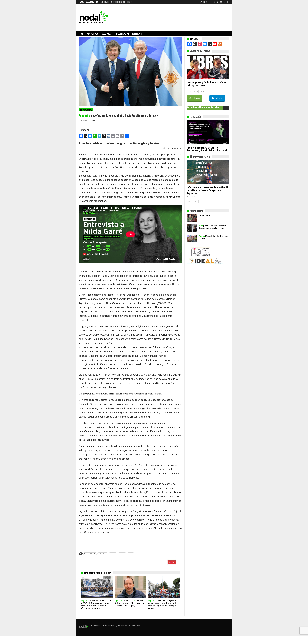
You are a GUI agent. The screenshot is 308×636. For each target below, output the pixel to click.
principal (130, 554)
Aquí (226, 108)
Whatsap (196, 98)
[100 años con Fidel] (192, 248)
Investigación (122, 33)
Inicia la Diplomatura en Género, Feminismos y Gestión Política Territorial (207, 149)
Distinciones (117, 2)
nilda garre (122, 554)
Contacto (129, 2)
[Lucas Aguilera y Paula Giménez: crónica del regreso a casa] (208, 67)
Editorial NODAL (86, 110)
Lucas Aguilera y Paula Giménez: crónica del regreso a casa (206, 83)
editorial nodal (103, 554)
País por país (92, 33)
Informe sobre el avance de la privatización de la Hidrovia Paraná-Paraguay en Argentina (208, 190)
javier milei (113, 554)
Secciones (106, 33)
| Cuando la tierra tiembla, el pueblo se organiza (213, 267)
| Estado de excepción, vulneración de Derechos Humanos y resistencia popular (212, 256)
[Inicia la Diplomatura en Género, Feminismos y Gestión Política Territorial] (208, 132)
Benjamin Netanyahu (90, 554)
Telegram (218, 98)
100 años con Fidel (204, 245)
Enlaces (106, 2)
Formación (137, 33)
